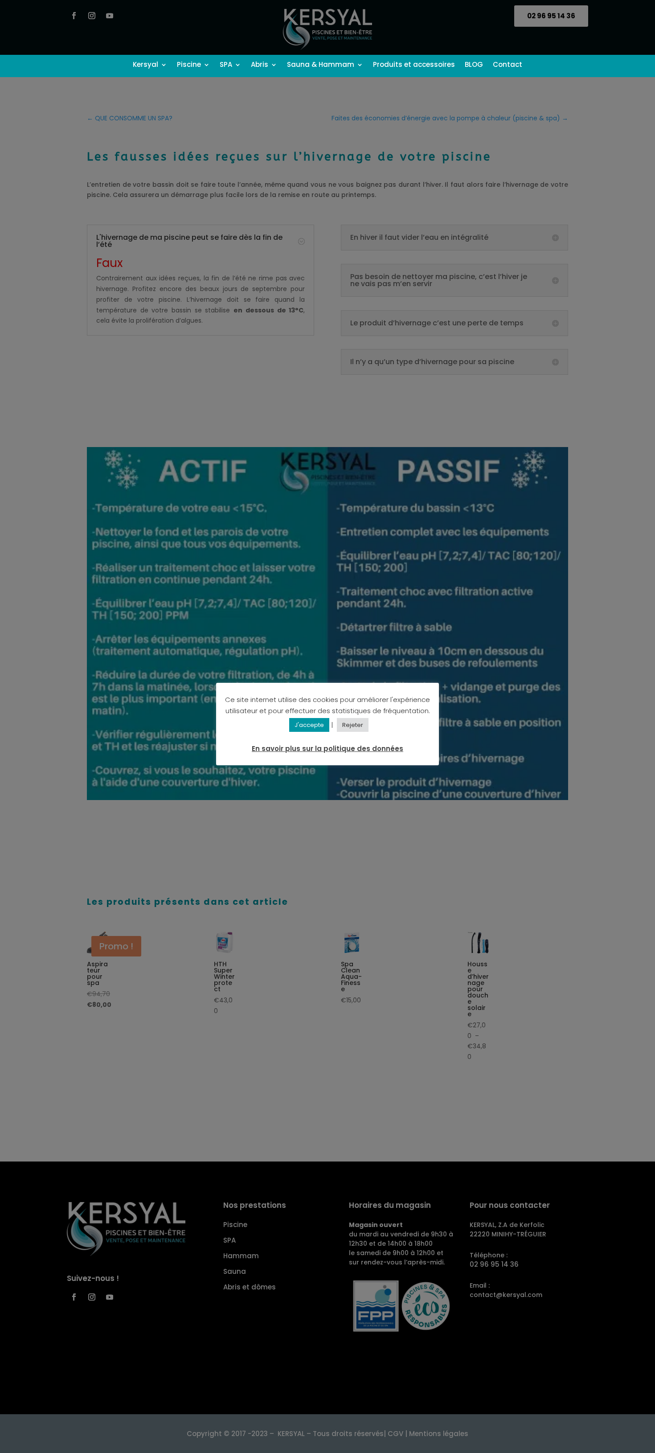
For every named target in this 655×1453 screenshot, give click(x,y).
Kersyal (145, 65)
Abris (259, 65)
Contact (507, 65)
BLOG (474, 65)
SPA (226, 65)
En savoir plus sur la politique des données (327, 749)
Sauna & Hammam (320, 65)
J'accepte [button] (309, 725)
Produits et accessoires (414, 65)
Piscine (189, 65)
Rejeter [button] (352, 725)
